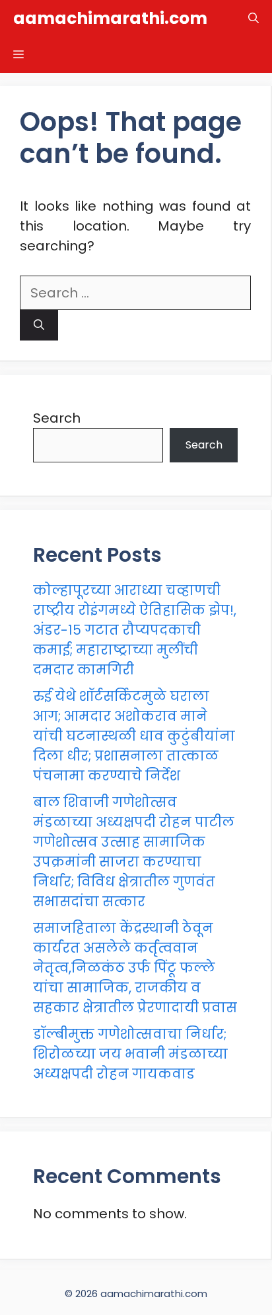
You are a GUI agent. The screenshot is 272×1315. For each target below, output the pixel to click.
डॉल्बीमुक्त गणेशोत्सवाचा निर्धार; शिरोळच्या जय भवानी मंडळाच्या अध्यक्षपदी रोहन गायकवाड (130, 1054)
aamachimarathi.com (110, 18)
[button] (253, 18)
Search (57, 418)
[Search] (39, 325)
